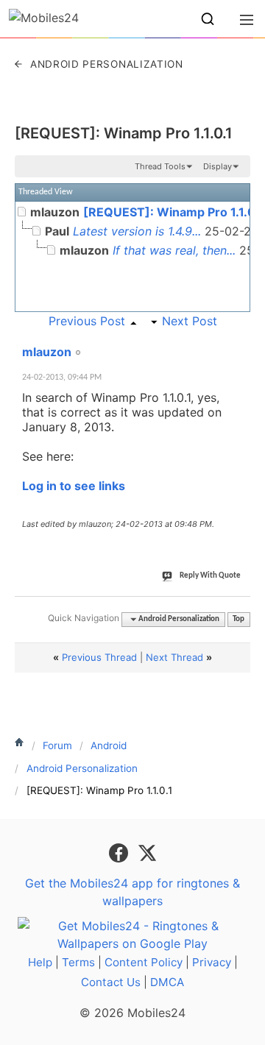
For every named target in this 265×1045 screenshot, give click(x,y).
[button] (207, 19)
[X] (147, 851)
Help (40, 962)
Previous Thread (99, 657)
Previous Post (87, 321)
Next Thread (174, 657)
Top (238, 619)
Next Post (189, 321)
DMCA (167, 982)
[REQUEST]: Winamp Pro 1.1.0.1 (124, 133)
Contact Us (111, 982)
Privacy (211, 962)
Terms (78, 962)
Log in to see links (73, 485)
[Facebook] (120, 851)
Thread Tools (160, 166)
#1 (238, 343)
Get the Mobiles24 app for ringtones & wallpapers (132, 892)
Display (217, 166)
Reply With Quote (210, 576)
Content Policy (144, 962)
